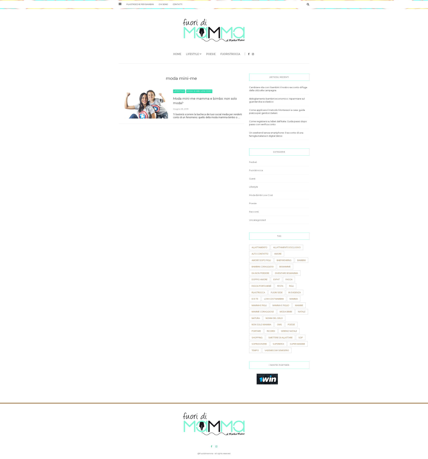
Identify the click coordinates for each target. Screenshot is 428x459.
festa (280, 285)
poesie (291, 324)
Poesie (211, 54)
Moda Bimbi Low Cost (199, 91)
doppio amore (260, 279)
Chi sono (163, 4)
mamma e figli (259, 305)
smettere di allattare (280, 337)
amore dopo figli (261, 260)
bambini (301, 260)
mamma (294, 298)
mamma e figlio (281, 305)
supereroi (278, 343)
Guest (252, 178)
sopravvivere (259, 343)
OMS (279, 324)
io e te (255, 298)
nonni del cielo (274, 318)
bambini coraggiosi (263, 266)
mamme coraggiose (263, 311)
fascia (289, 279)
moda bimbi (286, 311)
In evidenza (294, 292)
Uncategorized (257, 220)
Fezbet (253, 162)
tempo (255, 350)
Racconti (254, 211)
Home (177, 54)
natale (301, 311)
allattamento (259, 247)
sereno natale (289, 330)
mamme (299, 305)
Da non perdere (260, 273)
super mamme (297, 343)
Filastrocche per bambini (140, 4)
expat (276, 279)
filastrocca (258, 292)
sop (300, 337)
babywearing (284, 260)
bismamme (285, 266)
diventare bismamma (286, 273)
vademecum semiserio (277, 350)
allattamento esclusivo (287, 247)
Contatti (177, 4)
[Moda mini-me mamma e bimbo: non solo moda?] (142, 103)
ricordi (271, 330)
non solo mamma (261, 324)
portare (256, 330)
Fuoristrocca (230, 54)
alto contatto (260, 253)
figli (291, 285)
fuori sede (277, 292)
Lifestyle (192, 54)
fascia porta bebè (261, 285)
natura (256, 318)
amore (278, 253)
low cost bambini (274, 298)
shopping (257, 337)
